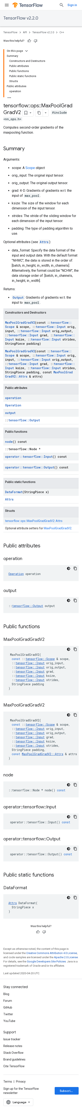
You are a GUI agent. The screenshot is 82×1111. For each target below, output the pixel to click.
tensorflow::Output (24, 420)
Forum (7, 1000)
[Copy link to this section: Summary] (29, 149)
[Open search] (61, 5)
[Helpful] (29, 41)
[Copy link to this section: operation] (26, 558)
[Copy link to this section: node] (17, 775)
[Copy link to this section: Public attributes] (44, 546)
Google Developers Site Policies (46, 961)
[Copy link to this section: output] (20, 590)
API (25, 32)
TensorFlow (10, 32)
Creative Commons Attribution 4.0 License (51, 953)
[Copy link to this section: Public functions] (44, 626)
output (10, 413)
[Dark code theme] (68, 568)
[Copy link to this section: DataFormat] (31, 888)
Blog (6, 994)
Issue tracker (11, 1039)
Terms (7, 1081)
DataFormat (13, 492)
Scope (30, 168)
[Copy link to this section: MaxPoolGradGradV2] (49, 639)
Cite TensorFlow (14, 1066)
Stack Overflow (13, 1052)
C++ (62, 32)
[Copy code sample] (75, 568)
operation (13, 398)
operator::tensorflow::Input (29, 457)
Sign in (72, 5)
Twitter (8, 1014)
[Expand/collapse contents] (26, 50)
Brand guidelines (14, 1059)
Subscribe (67, 1091)
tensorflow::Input (51, 327)
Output (18, 297)
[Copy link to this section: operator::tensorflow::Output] (64, 839)
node (9, 442)
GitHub (7, 1007)
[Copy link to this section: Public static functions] (58, 875)
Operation (13, 405)
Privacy (21, 1081)
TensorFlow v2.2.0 (20, 18)
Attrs (44, 242)
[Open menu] (7, 5)
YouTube (9, 1021)
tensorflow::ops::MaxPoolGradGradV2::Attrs (33, 521)
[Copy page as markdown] (39, 112)
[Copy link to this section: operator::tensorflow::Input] (60, 807)
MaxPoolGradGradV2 (20, 323)
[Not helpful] (35, 41)
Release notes (12, 1046)
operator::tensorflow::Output (29, 467)
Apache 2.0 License (66, 957)
